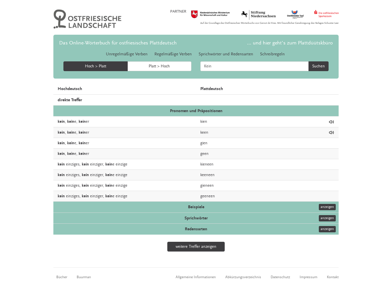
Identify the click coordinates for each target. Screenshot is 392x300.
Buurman (84, 277)
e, (72, 121)
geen (204, 153)
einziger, (97, 164)
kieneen (207, 164)
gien (203, 143)
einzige (121, 164)
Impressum (308, 277)
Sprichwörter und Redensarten (226, 54)
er (84, 121)
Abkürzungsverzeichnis (243, 277)
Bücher (61, 277)
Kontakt (333, 277)
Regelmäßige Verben (173, 54)
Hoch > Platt (95, 66)
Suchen (318, 66)
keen (204, 132)
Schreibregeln (272, 54)
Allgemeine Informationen (196, 277)
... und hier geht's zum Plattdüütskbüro (290, 43)
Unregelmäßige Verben (127, 54)
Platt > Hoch (159, 66)
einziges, (73, 164)
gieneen (207, 185)
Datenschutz (280, 277)
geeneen (207, 196)
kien (203, 121)
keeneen (207, 175)
